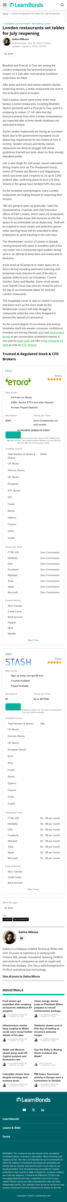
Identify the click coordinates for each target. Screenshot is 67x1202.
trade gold (23, 340)
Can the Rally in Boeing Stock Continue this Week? (48, 1053)
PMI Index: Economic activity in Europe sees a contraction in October (48, 1077)
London (7, 919)
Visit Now (13, 435)
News (48, 24)
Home (5, 13)
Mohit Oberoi (45, 1063)
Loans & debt (11, 1128)
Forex (6, 1136)
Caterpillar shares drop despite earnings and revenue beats (16, 1077)
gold (41, 332)
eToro (8, 370)
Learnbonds (11, 1119)
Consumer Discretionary (17, 24)
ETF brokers (29, 345)
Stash (8, 653)
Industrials (38, 24)
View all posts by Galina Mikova (21, 976)
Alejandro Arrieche (17, 1015)
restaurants (20, 919)
